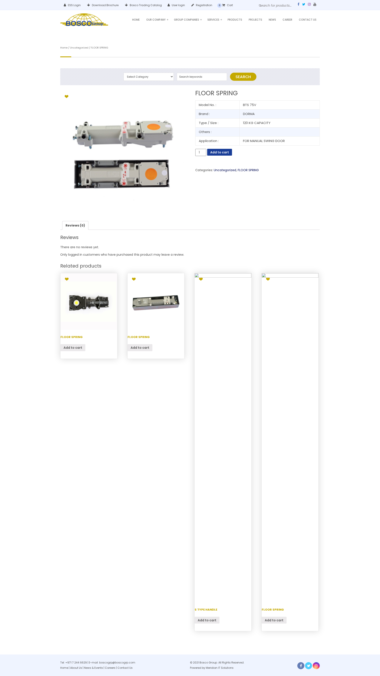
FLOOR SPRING (248, 170)
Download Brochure (105, 5)
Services (214, 20)
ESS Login (74, 5)
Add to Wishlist (66, 96)
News (272, 20)
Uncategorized (79, 47)
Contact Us (307, 20)
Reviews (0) (75, 225)
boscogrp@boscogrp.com (117, 662)
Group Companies (188, 20)
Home (136, 20)
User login (178, 5)
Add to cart (219, 152)
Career (287, 20)
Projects (255, 20)
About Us (76, 668)
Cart (229, 5)
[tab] (75, 225)
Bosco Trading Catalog (145, 5)
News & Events (94, 668)
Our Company (157, 20)
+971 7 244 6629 (76, 662)
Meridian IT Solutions (220, 668)
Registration (203, 5)
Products (235, 20)
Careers (110, 668)
